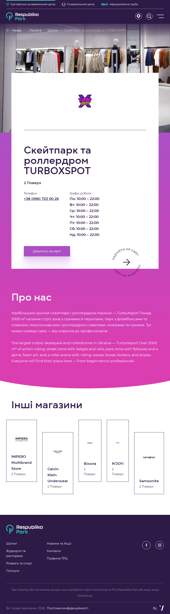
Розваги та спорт (19, 563)
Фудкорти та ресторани (16, 553)
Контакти (54, 551)
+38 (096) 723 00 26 (41, 199)
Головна (35, 30)
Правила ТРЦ (57, 558)
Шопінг (52, 30)
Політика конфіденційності (67, 608)
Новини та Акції (59, 543)
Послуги (12, 571)
